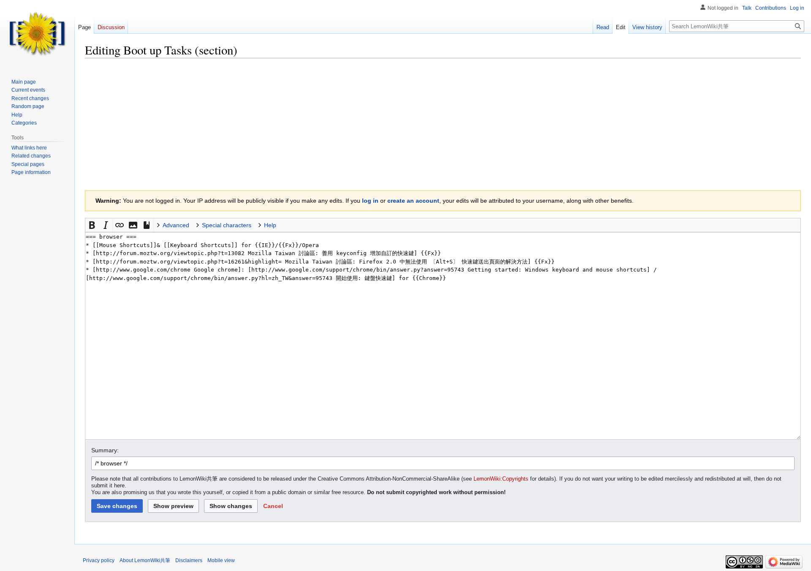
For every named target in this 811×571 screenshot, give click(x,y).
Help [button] (270, 225)
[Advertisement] (443, 124)
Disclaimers (188, 560)
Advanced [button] (176, 225)
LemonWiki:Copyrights (501, 479)
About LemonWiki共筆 (145, 560)
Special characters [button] (226, 225)
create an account (413, 200)
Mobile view (221, 560)
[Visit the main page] (37, 34)
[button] (92, 225)
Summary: (105, 450)
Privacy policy (98, 560)
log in (370, 200)
